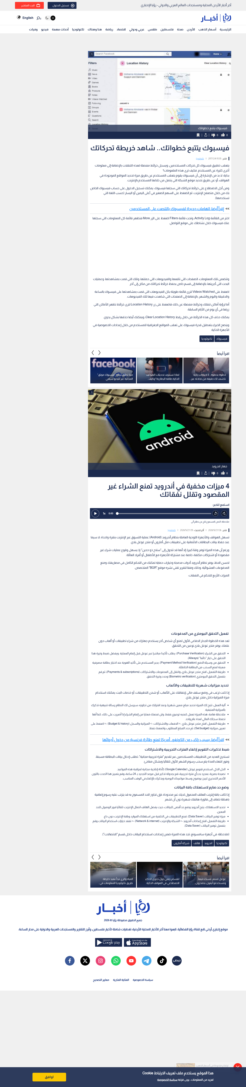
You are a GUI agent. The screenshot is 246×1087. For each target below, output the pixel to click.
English (27, 17)
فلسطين (167, 29)
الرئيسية (225, 29)
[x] (85, 961)
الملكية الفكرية (121, 979)
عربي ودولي (136, 29)
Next (93, 353)
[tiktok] (162, 961)
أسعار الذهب (207, 29)
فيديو (44, 29)
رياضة (109, 29)
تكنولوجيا (78, 29)
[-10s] (215, 513)
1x (104, 513)
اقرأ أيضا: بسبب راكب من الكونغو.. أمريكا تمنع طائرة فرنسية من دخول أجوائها (163, 739)
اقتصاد (121, 29)
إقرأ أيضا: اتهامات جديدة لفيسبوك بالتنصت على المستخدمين (176, 209)
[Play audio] (95, 513)
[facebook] (70, 961)
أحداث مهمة (60, 29)
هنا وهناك (95, 29)
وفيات (33, 29)
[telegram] (146, 961)
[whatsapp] (116, 961)
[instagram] (100, 961)
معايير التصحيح (101, 979)
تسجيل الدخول (60, 5)
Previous (99, 353)
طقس (152, 29)
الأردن (191, 29)
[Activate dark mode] (50, 18)
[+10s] (224, 513)
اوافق (49, 1077)
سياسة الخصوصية (167, 1079)
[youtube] (131, 961)
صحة (180, 29)
